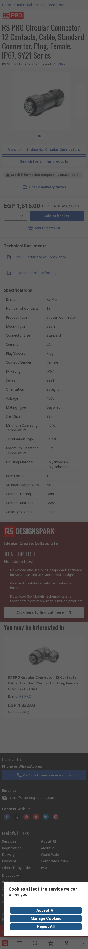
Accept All (45, 910)
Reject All (46, 926)
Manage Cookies (46, 918)
